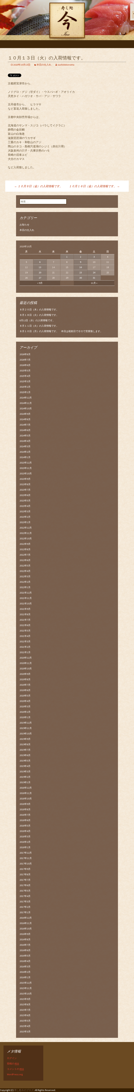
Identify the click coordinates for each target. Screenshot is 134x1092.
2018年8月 (25, 809)
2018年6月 (25, 820)
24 (94, 272)
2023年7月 (25, 489)
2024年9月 (25, 413)
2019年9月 (25, 739)
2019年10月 (26, 733)
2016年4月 (25, 961)
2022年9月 (25, 543)
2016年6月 (25, 950)
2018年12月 (26, 787)
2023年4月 (25, 506)
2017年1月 (25, 912)
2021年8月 (25, 614)
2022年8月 (25, 549)
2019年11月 (26, 728)
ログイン (12, 1058)
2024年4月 (25, 441)
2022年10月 (26, 538)
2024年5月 (25, 435)
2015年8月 (25, 1004)
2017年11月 (26, 858)
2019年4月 (25, 766)
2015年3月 (25, 1031)
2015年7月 (25, 1009)
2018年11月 (26, 793)
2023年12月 (26, 462)
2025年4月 (25, 376)
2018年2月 (25, 841)
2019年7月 (25, 749)
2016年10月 (26, 928)
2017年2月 (25, 906)
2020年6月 (25, 690)
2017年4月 (25, 896)
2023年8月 (25, 484)
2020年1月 (25, 717)
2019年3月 (25, 771)
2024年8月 (25, 419)
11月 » (94, 283)
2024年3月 (25, 446)
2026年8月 (25, 354)
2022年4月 (25, 571)
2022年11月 (26, 533)
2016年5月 (25, 955)
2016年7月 (25, 944)
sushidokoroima (66, 64)
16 (80, 267)
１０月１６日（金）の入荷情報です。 (94, 186)
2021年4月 (25, 636)
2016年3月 (25, 966)
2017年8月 (25, 874)
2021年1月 (25, 652)
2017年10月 (26, 863)
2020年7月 (25, 684)
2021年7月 (25, 619)
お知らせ (24, 224)
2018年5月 (25, 825)
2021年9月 (25, 608)
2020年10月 (26, 668)
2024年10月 (26, 408)
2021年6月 (25, 625)
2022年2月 (25, 581)
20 (40, 272)
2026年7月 (25, 359)
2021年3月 (25, 641)
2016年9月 (25, 934)
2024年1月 (25, 457)
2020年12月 (26, 657)
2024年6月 (25, 430)
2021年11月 (26, 598)
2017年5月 (25, 890)
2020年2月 (25, 711)
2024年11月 (26, 403)
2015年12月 (26, 982)
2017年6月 (25, 885)
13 (40, 267)
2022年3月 (25, 576)
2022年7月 (25, 554)
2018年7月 (25, 814)
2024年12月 (26, 397)
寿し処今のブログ (24, 1090)
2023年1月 (25, 522)
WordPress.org (15, 1074)
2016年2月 (25, 972)
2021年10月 (26, 603)
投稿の (13, 1063)
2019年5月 (25, 760)
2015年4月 (25, 1026)
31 (94, 277)
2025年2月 (25, 386)
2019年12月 (26, 722)
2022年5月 (25, 565)
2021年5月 (25, 630)
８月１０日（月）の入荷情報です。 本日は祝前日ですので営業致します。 (61, 331)
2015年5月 (25, 1020)
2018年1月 (25, 847)
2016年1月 (25, 977)
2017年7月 (25, 879)
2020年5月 (25, 695)
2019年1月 (25, 782)
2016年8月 (25, 939)
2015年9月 (25, 999)
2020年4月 (25, 701)
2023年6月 (25, 495)
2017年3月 (25, 901)
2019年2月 (25, 776)
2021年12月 (26, 592)
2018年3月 (25, 836)
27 (40, 277)
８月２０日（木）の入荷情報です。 (39, 309)
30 (80, 277)
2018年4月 (25, 831)
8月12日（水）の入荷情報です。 (37, 320)
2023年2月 (25, 516)
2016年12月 (26, 917)
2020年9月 (25, 674)
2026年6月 (25, 365)
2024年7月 (25, 424)
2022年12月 (26, 527)
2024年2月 (25, 451)
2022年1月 (25, 587)
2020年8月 (25, 679)
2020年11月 (26, 663)
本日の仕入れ (44, 64)
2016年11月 (26, 923)
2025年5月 (25, 370)
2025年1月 (25, 392)
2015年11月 (26, 988)
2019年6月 (25, 755)
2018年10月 (26, 798)
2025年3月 (25, 381)
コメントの (15, 1069)
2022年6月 (25, 560)
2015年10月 (26, 993)
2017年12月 (26, 852)
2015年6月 (25, 1015)
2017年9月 (25, 869)
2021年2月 (25, 646)
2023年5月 (25, 500)
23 (80, 272)
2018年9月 (25, 804)
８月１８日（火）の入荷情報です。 (39, 315)
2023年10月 (26, 473)
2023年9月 (25, 478)
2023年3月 (25, 511)
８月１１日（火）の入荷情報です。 (39, 325)
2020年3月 (25, 706)
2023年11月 (26, 468)
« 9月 (40, 283)
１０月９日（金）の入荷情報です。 (38, 186)
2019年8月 (25, 744)
